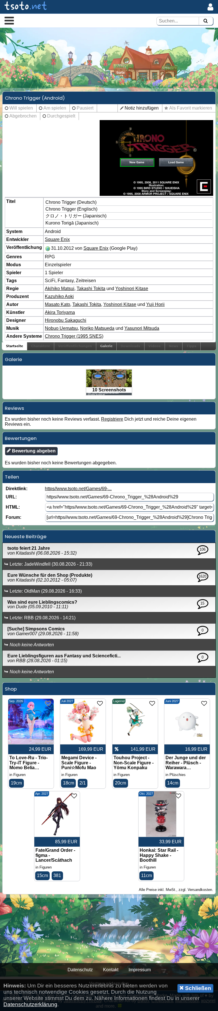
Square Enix (57, 239)
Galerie (106, 346)
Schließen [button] (197, 988)
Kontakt (110, 969)
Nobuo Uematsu (61, 328)
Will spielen (21, 108)
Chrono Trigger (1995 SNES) (74, 336)
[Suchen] (205, 21)
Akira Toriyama (60, 312)
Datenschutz (80, 969)
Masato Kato (57, 304)
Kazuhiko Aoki (59, 296)
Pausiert (85, 108)
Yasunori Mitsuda (141, 328)
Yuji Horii (155, 304)
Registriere (112, 419)
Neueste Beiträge (26, 536)
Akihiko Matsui (59, 288)
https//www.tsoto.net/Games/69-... (78, 488)
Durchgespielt (61, 116)
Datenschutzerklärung (30, 1004)
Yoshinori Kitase (131, 288)
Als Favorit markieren (190, 108)
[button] (9, 20)
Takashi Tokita (91, 288)
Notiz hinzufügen (142, 108)
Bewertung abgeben (33, 450)
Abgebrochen (23, 116)
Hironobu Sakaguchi (65, 320)
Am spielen (54, 108)
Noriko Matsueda (97, 328)
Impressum (140, 969)
